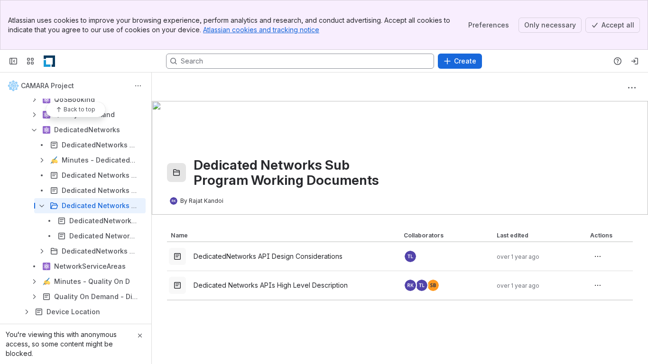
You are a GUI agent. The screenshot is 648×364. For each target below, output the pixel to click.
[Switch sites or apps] (30, 61)
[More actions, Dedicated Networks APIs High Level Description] (597, 285)
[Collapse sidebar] (13, 61)
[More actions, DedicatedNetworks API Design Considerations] (597, 256)
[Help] (617, 61)
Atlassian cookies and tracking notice (261, 30)
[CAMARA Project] (49, 61)
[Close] (140, 335)
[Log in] (634, 61)
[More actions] (138, 85)
